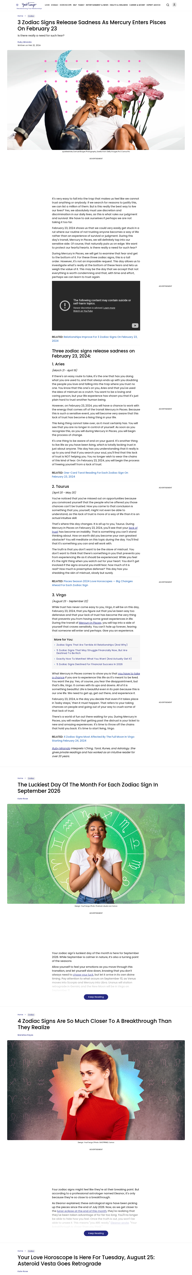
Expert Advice (153, 5)
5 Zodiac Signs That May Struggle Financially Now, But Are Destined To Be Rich (92, 651)
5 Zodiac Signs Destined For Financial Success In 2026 (90, 664)
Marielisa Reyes (25, 1035)
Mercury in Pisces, (90, 623)
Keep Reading (96, 996)
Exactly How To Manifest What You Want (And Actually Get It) (94, 658)
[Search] (167, 4)
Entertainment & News (97, 5)
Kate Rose (23, 798)
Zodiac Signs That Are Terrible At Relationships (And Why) (92, 644)
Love (47, 5)
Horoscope (65, 5)
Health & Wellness (119, 5)
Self (75, 5)
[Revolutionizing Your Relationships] (29, 4)
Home (20, 16)
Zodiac (54, 5)
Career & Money (137, 5)
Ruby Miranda (24, 42)
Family (81, 5)
